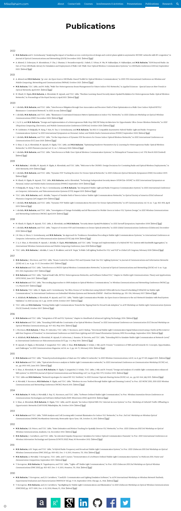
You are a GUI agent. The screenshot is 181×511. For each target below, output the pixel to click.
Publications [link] (152, 4)
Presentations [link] (134, 4)
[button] (177, 4)
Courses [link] (88, 4)
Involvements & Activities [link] (109, 4)
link (91, 58)
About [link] (61, 4)
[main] (90, 26)
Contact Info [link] (74, 4)
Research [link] (167, 4)
